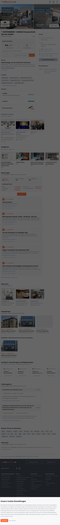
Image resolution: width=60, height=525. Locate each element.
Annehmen (4, 520)
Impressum (48, 514)
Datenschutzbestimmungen (7, 516)
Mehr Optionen (12, 520)
